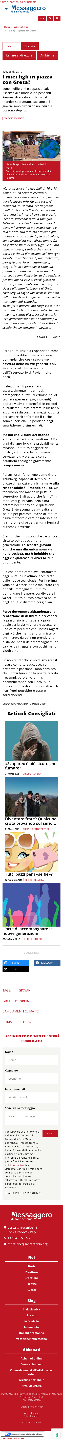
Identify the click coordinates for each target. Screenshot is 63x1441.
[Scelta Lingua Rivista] (57, 18)
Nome (9, 1052)
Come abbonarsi (32, 1364)
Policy (26, 1415)
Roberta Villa (33, 773)
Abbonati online (31, 1358)
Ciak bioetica (31, 1309)
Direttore (31, 1272)
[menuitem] (31, 1273)
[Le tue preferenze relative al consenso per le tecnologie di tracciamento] (57, 1435)
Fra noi (11, 46)
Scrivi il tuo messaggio (20, 1108)
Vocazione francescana (31, 1339)
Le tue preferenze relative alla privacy (26, 1434)
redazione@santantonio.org (28, 1244)
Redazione (31, 1278)
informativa (17, 1165)
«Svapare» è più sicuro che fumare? (30, 766)
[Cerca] (50, 18)
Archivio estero (32, 1386)
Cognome (11, 1070)
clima (7, 1022)
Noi (31, 1257)
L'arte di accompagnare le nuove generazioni (28, 931)
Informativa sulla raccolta (13, 1438)
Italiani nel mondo (31, 1333)
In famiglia (31, 1321)
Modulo (35, 1415)
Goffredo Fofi (34, 938)
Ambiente (47, 55)
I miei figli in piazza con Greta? (22, 30)
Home (7, 26)
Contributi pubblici (31, 1422)
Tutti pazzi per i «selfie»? (29, 874)
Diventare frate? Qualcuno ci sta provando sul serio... (31, 821)
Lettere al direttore (23, 26)
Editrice (32, 1284)
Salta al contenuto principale (18, 2)
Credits (23, 1406)
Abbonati (31, 1349)
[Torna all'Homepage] (28, 9)
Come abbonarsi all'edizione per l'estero (31, 1372)
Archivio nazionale (31, 1380)
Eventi (31, 1290)
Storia (32, 1266)
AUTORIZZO (13, 1193)
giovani (25, 990)
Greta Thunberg (16, 1001)
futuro (25, 1022)
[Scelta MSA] (6, 9)
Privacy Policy (36, 1406)
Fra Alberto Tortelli (37, 829)
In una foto (31, 1327)
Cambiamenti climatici (21, 1011)
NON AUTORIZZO (33, 1193)
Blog (31, 1300)
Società (30, 46)
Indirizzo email (15, 1089)
